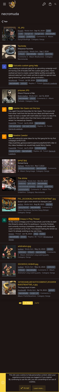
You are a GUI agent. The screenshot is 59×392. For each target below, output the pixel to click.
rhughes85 (22, 290)
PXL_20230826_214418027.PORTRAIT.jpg (37, 199)
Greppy (11, 234)
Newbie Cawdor (18, 135)
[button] (4, 4)
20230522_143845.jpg (28, 264)
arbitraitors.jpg (24, 246)
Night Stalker (23, 96)
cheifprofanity (23, 51)
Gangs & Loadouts (50, 83)
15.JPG (21, 27)
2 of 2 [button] (37, 303)
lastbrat (21, 249)
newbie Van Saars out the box (24, 108)
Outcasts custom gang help (23, 65)
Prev (29, 303)
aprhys (20, 204)
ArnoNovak (13, 80)
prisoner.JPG (23, 90)
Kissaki (20, 31)
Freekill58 (12, 123)
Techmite (22, 46)
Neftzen (21, 166)
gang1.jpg (22, 160)
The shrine (22, 178)
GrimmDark (22, 181)
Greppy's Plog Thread (24, 219)
